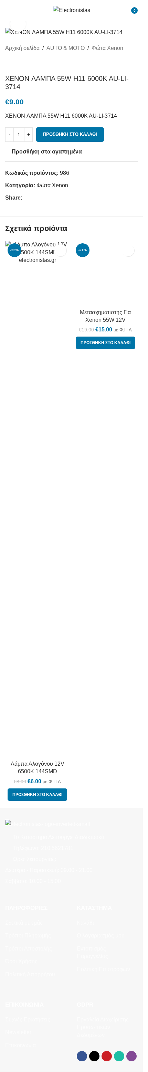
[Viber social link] (59, 197)
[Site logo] (71, 10)
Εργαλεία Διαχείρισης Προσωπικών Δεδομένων (103, 1027)
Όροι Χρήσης (21, 961)
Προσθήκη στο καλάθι (70, 134)
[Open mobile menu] (8, 10)
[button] (37, 794)
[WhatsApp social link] (51, 197)
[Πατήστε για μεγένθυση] (18, 24)
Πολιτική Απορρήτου (30, 974)
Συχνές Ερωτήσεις (27, 1019)
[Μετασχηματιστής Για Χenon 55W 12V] (105, 273)
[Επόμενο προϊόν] (26, 63)
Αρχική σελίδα (22, 48)
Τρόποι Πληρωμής (28, 935)
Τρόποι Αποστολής (28, 949)
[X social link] (35, 197)
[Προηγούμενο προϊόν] (9, 63)
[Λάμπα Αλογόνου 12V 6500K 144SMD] (37, 499)
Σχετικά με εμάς (24, 923)
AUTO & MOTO (65, 48)
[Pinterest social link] (43, 197)
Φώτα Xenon (107, 48)
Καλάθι (85, 923)
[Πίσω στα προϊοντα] (17, 63)
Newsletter (18, 1032)
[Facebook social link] (26, 197)
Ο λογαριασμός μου (101, 935)
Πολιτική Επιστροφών (103, 969)
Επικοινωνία (20, 1045)
